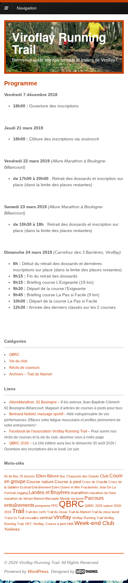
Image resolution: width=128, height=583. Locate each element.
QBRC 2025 (93, 505)
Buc (62, 476)
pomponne (42, 505)
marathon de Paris (103, 493)
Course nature (40, 481)
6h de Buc (11, 476)
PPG (54, 505)
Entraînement (41, 487)
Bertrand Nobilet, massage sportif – (37, 414)
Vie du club (18, 361)
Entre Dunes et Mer (66, 487)
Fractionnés (89, 487)
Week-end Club (94, 523)
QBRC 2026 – (20, 443)
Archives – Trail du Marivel (30, 374)
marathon (80, 492)
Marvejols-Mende (57, 498)
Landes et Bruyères (49, 492)
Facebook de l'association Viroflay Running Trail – (49, 431)
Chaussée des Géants (82, 476)
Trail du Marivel (79, 512)
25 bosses (27, 476)
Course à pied (67, 481)
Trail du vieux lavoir (105, 512)
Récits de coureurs (24, 368)
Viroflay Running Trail (59, 42)
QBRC (14, 354)
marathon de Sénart (18, 498)
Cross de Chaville (94, 482)
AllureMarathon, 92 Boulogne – (34, 402)
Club (104, 476)
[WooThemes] (87, 571)
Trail (18, 510)
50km (41, 476)
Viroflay (62, 517)
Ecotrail (25, 487)
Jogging (22, 493)
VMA (70, 524)
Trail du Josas (57, 512)
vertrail (46, 517)
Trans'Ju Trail (14, 518)
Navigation (27, 8)
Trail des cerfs (35, 512)
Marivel (39, 498)
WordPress (38, 571)
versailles (32, 518)
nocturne (77, 498)
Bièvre (53, 476)
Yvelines (12, 529)
